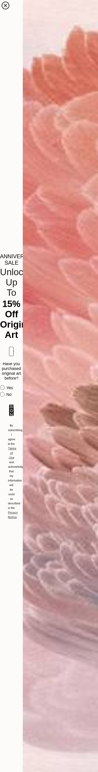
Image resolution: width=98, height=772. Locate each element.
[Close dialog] (5, 5)
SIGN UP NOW (11, 410)
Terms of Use (12, 453)
